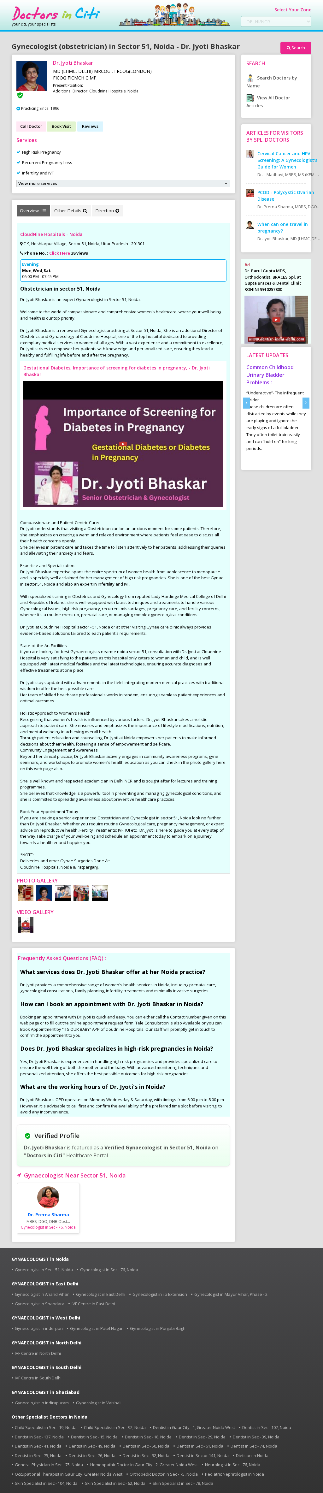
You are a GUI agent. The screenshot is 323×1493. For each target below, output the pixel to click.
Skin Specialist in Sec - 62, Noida (115, 1483)
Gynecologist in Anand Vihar (42, 1294)
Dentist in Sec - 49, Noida (92, 1446)
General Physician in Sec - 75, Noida (49, 1464)
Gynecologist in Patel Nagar (96, 1328)
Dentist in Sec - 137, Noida (39, 1437)
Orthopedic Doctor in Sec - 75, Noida (164, 1474)
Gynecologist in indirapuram (42, 1403)
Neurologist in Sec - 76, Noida (232, 1464)
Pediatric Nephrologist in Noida (234, 1474)
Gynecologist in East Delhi (100, 1294)
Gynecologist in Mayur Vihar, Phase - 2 (230, 1294)
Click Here (59, 253)
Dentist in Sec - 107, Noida (266, 1427)
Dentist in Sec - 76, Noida (92, 1455)
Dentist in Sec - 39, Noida (256, 1437)
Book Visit (61, 126)
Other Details (67, 211)
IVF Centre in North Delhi (38, 1353)
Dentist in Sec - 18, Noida (148, 1437)
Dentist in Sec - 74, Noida (254, 1446)
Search (298, 47)
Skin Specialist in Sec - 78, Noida (183, 1483)
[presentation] (246, 403)
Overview (30, 211)
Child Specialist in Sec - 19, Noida (46, 1427)
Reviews (90, 126)
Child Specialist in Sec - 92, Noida (115, 1427)
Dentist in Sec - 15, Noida (94, 1437)
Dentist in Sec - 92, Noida (146, 1455)
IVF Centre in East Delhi (93, 1304)
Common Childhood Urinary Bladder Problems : (270, 375)
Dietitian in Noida (252, 1455)
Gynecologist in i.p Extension (159, 1294)
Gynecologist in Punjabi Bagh (157, 1328)
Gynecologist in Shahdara (39, 1304)
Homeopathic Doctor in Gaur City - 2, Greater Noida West (144, 1464)
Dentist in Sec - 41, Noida (38, 1446)
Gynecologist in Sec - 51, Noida (44, 1269)
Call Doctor (31, 126)
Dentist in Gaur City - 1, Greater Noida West (194, 1427)
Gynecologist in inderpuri (39, 1328)
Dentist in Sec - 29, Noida (202, 1437)
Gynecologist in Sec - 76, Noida (109, 1269)
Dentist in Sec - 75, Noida (38, 1455)
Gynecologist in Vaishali (98, 1403)
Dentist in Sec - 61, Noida (200, 1446)
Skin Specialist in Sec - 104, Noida (46, 1483)
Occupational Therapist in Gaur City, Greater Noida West (68, 1474)
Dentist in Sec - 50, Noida (146, 1446)
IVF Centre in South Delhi (38, 1378)
